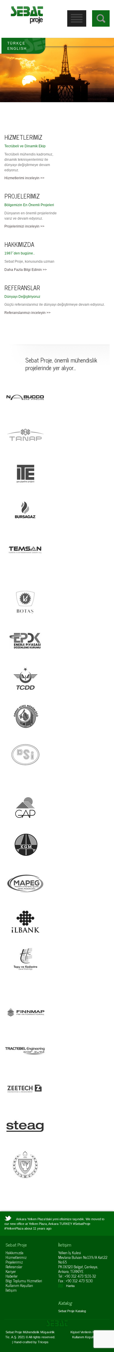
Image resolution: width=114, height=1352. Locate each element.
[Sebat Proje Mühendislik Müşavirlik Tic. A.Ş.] (27, 14)
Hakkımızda (14, 1253)
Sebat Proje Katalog (72, 1311)
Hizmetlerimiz (16, 1257)
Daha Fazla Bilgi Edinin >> (25, 270)
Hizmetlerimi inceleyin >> (24, 178)
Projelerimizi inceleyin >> (24, 226)
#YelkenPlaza (13, 1228)
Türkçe (16, 43)
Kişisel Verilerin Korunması (89, 1332)
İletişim (11, 1290)
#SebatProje (81, 1223)
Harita (70, 1286)
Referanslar (14, 1267)
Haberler (12, 1276)
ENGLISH (17, 49)
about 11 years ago (37, 1228)
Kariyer (11, 1271)
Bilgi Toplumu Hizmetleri (24, 1281)
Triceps (43, 1342)
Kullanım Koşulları (19, 1285)
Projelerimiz (14, 1262)
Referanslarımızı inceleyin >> (27, 313)
